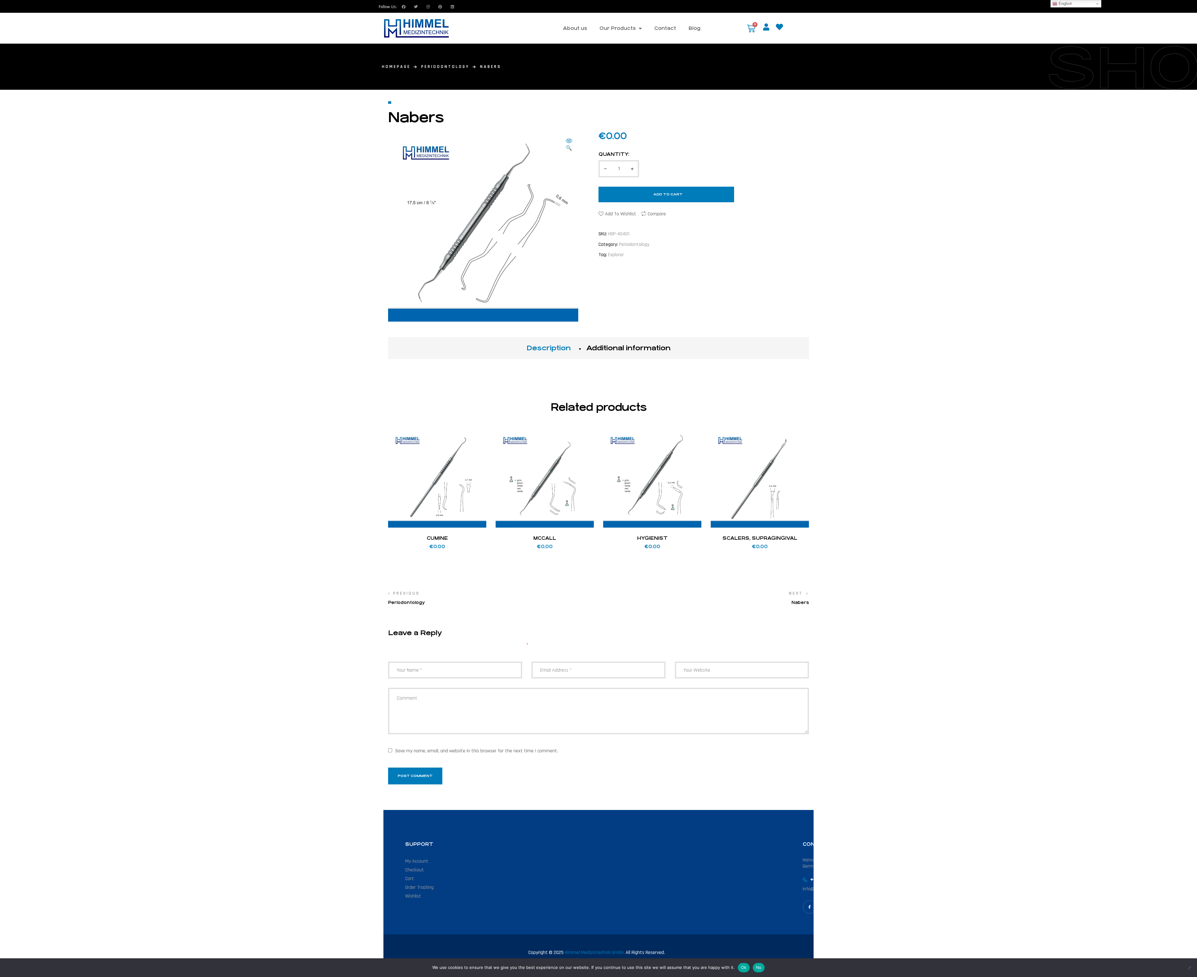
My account (416, 861)
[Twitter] (416, 7)
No (759, 967)
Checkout (414, 870)
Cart (409, 878)
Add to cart (668, 194)
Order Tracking (419, 887)
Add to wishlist (620, 214)
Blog (694, 28)
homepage (396, 66)
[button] (569, 145)
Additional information (628, 348)
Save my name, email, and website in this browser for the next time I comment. (476, 751)
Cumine (437, 538)
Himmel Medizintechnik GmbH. (594, 952)
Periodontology (445, 66)
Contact (665, 28)
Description (548, 348)
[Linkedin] (452, 7)
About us (575, 28)
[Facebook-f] (809, 907)
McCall (544, 538)
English (1064, 3)
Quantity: (613, 154)
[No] (1189, 968)
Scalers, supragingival (760, 538)
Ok (744, 967)
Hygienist (652, 538)
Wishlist (413, 896)
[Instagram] (428, 7)
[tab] (548, 348)
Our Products (617, 28)
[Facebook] (403, 7)
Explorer (616, 254)
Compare (657, 214)
